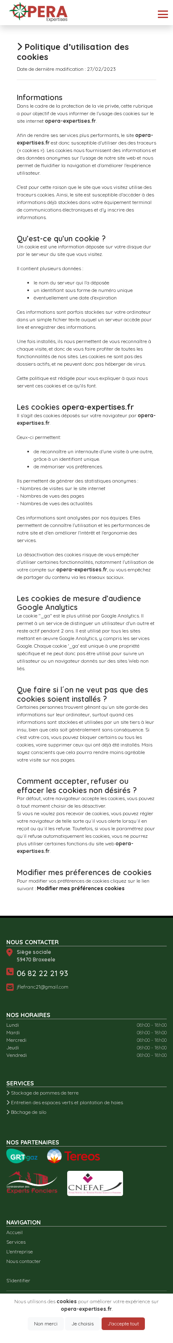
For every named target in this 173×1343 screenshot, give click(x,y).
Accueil (14, 1232)
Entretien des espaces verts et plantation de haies (66, 1102)
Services (16, 1242)
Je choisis (82, 1323)
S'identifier (18, 1280)
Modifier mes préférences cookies (81, 888)
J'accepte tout (123, 1323)
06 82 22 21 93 (42, 973)
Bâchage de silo (28, 1112)
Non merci (46, 1323)
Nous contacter (23, 1261)
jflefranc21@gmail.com (42, 987)
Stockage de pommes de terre (44, 1093)
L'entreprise (19, 1251)
